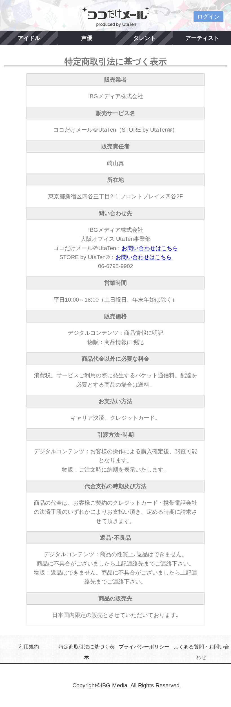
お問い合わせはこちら (150, 248)
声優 (86, 38)
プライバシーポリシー (144, 647)
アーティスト (202, 38)
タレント (144, 38)
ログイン (208, 17)
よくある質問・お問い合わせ (201, 652)
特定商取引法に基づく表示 (86, 652)
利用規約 (29, 647)
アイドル (29, 38)
